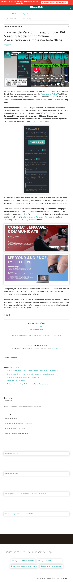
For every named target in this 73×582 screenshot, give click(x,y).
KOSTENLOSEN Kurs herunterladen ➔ (54, 2)
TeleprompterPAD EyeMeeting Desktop (40, 217)
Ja (31, 326)
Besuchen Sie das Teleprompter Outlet (16, 433)
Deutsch (65, 578)
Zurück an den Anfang (11, 357)
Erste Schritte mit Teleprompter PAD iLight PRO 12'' (23, 377)
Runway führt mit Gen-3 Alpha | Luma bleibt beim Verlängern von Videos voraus (32, 370)
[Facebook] (4, 315)
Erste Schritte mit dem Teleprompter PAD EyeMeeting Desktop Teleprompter (31, 374)
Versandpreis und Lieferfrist (16, 381)
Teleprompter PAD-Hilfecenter (12, 14)
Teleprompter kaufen (11, 418)
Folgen (7, 45)
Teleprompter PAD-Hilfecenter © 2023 (49, 578)
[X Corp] (7, 315)
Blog (24, 14)
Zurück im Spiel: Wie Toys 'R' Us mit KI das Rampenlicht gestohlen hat (29, 384)
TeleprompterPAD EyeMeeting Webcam (20, 220)
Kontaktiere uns (57, 349)
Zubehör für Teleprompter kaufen (15, 428)
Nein (41, 326)
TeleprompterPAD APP (50, 94)
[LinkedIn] (9, 315)
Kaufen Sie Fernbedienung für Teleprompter (18, 423)
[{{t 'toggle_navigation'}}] (2, 7)
